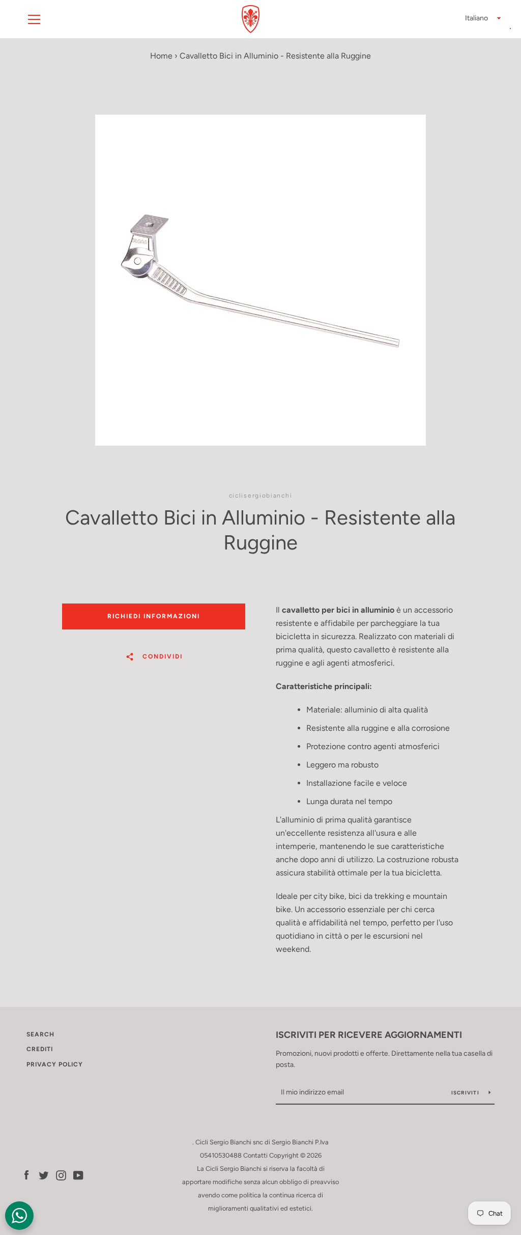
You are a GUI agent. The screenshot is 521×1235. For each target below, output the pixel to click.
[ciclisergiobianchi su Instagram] (61, 1174)
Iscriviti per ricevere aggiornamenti (369, 1034)
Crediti (39, 1049)
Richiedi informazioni (153, 616)
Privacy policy (54, 1064)
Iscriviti (466, 1092)
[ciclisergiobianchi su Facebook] (26, 1174)
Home (161, 56)
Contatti (255, 1155)
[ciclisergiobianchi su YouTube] (78, 1174)
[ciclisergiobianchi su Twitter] (44, 1174)
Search (40, 1034)
